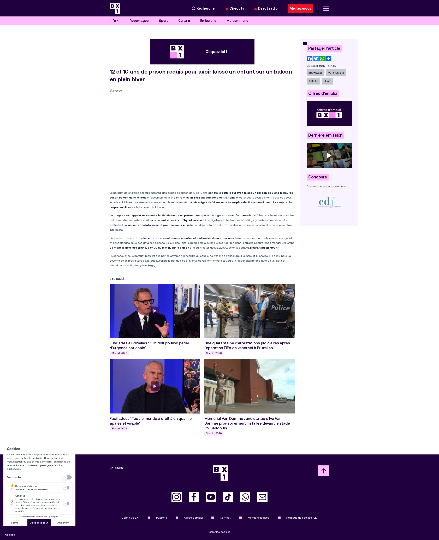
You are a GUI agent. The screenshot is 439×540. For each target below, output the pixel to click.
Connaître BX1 (130, 518)
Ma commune (237, 20)
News (327, 81)
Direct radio (268, 8)
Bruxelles (316, 73)
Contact (225, 518)
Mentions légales (258, 518)
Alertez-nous (300, 8)
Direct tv (237, 8)
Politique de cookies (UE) (301, 518)
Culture (184, 20)
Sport (163, 20)
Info (113, 20)
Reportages (139, 20)
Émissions (208, 20)
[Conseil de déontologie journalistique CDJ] (329, 202)
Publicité (161, 518)
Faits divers (336, 73)
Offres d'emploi (193, 518)
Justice (313, 81)
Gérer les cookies (219, 532)
